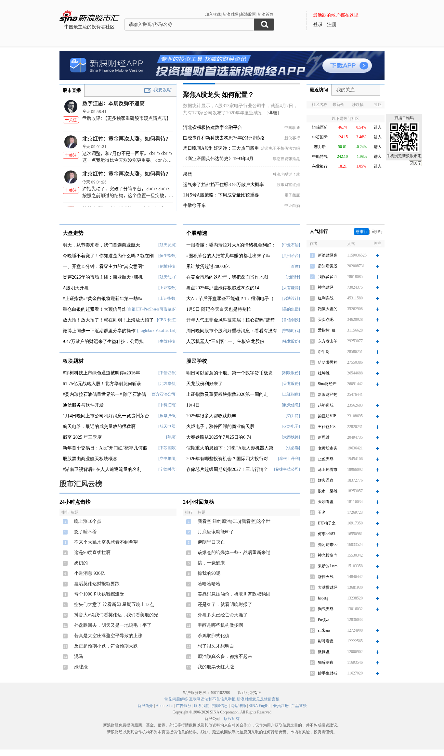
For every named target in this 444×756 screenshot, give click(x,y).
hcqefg (323, 598)
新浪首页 (265, 14)
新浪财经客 (327, 255)
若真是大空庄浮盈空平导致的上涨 (108, 635)
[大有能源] (291, 287)
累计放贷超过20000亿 (207, 266)
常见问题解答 (176, 699)
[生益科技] (167, 341)
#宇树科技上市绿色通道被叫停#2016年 (101, 373)
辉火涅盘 (325, 480)
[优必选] (293, 448)
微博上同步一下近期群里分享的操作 (99, 330)
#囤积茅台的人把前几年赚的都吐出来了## (228, 255)
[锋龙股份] (291, 341)
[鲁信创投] (291, 320)
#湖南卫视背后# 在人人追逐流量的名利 (102, 469)
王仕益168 (326, 426)
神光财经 (325, 287)
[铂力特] (293, 415)
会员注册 (281, 705)
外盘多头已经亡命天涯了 (223, 614)
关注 (73, 119)
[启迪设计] (291, 298)
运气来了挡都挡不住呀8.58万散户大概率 (223, 184)
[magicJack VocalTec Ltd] (156, 330)
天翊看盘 (325, 501)
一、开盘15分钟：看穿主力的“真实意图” (103, 266)
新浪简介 (145, 705)
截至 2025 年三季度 (82, 437)
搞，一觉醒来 (211, 563)
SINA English (259, 705)
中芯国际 (320, 137)
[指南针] (293, 277)
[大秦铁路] (291, 437)
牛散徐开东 (194, 205)
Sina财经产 (327, 384)
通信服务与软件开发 (83, 405)
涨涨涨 (81, 666)
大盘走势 (73, 233)
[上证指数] (167, 287)
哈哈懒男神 (327, 362)
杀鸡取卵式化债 (213, 635)
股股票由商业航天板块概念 (90, 458)
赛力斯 (320, 147)
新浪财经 (230, 14)
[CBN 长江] (166, 320)
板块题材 (73, 361)
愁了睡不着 (85, 531)
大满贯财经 (327, 587)
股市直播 (72, 90)
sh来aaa (324, 630)
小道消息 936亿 (89, 573)
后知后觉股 (327, 266)
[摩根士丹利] (289, 458)
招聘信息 (220, 705)
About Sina (164, 705)
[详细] (273, 112)
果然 (187, 174)
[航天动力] (167, 277)
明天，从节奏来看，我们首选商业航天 (101, 245)
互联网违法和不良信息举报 (212, 699)
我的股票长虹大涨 (216, 666)
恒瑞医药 (320, 127)
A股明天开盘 (76, 287)
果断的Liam (327, 566)
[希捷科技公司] (287, 469)
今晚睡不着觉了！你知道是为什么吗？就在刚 (108, 255)
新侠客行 (292, 138)
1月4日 (193, 405)
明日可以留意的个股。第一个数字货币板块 (229, 373)
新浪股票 (248, 14)
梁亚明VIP (327, 416)
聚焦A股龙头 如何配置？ (218, 94)
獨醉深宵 (325, 662)
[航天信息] (291, 405)
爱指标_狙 (326, 330)
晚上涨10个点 (87, 521)
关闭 (415, 163)
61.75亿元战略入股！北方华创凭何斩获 (102, 383)
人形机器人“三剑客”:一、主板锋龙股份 (225, 341)
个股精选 (196, 233)
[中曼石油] (291, 245)
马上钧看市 (327, 469)
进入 (378, 127)
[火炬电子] (291, 426)
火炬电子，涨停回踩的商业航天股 (220, 426)
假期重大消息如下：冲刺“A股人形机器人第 (229, 448)
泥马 (78, 656)
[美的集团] (291, 309)
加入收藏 (213, 14)
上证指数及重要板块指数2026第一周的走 (227, 394)
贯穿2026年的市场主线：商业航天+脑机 (103, 277)
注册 (332, 24)
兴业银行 (320, 166)
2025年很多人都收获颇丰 (211, 415)
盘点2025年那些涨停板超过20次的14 (222, 287)
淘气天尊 (325, 609)
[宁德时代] (167, 469)
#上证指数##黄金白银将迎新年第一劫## (102, 298)
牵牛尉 (324, 351)
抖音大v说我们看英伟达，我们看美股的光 (116, 614)
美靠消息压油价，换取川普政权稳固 (234, 594)
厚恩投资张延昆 (286, 159)
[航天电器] (167, 426)
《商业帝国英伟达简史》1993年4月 (218, 158)
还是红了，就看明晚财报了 (225, 604)
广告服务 (183, 705)
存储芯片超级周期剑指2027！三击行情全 (227, 469)
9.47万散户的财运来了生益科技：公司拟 (103, 341)
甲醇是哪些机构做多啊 (220, 625)
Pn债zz (323, 619)
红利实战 (325, 298)
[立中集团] (167, 458)
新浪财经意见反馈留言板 (258, 699)
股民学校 (196, 361)
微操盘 (324, 651)
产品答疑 (299, 705)
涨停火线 (325, 576)
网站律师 (238, 705)
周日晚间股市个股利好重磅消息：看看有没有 (231, 330)
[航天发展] (167, 245)
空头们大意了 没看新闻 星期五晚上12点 (114, 604)
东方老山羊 (327, 341)
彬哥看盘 (325, 641)
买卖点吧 (325, 319)
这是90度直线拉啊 (92, 552)
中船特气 (320, 156)
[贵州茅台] (291, 255)
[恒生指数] (167, 255)
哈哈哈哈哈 (209, 583)
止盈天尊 (325, 459)
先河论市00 (327, 544)
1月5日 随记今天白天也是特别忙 (218, 309)
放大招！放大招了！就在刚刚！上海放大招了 (108, 320)
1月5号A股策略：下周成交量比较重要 (221, 195)
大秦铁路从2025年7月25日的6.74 (218, 437)
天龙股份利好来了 (204, 383)
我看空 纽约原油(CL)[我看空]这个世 (234, 521)
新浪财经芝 (327, 394)
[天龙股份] (291, 383)
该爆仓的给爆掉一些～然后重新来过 (234, 552)
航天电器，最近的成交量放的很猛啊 (99, 426)
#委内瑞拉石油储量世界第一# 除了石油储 (104, 394)
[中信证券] (167, 373)
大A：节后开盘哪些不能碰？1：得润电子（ (230, 298)
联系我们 (202, 705)
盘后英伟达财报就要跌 (97, 583)
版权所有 (232, 718)
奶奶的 (81, 563)
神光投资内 (327, 555)
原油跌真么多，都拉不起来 (225, 656)
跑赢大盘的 (327, 309)
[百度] (295, 266)
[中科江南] (167, 405)
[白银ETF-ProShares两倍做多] (151, 309)
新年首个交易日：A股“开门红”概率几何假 (105, 448)
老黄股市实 (327, 448)
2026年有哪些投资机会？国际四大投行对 (227, 458)
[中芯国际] (167, 448)
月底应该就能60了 (216, 531)
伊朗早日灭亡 (211, 542)
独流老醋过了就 (286, 174)
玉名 (322, 512)
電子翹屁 (292, 195)
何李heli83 (326, 534)
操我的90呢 (209, 573)
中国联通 (292, 127)
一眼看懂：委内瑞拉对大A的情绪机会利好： (231, 245)
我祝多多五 (327, 276)
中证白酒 (292, 205)
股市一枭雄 (327, 491)
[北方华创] (167, 383)
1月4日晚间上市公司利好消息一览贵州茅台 (106, 415)
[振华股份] (167, 415)
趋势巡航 (325, 405)
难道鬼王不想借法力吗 (280, 148)
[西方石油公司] (163, 394)
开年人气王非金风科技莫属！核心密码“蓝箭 (230, 320)
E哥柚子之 (327, 523)
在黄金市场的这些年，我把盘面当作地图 (227, 277)
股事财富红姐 (288, 185)
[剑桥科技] (167, 266)
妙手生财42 (327, 673)
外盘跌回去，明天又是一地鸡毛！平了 (112, 625)
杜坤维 (324, 373)
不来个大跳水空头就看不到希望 (106, 542)
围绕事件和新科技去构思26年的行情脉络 (224, 137)
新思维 (324, 437)
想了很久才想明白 (216, 646)
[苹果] (171, 437)
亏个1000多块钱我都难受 (99, 594)
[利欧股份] (291, 373)
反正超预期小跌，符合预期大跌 (106, 646)
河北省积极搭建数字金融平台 (212, 127)
